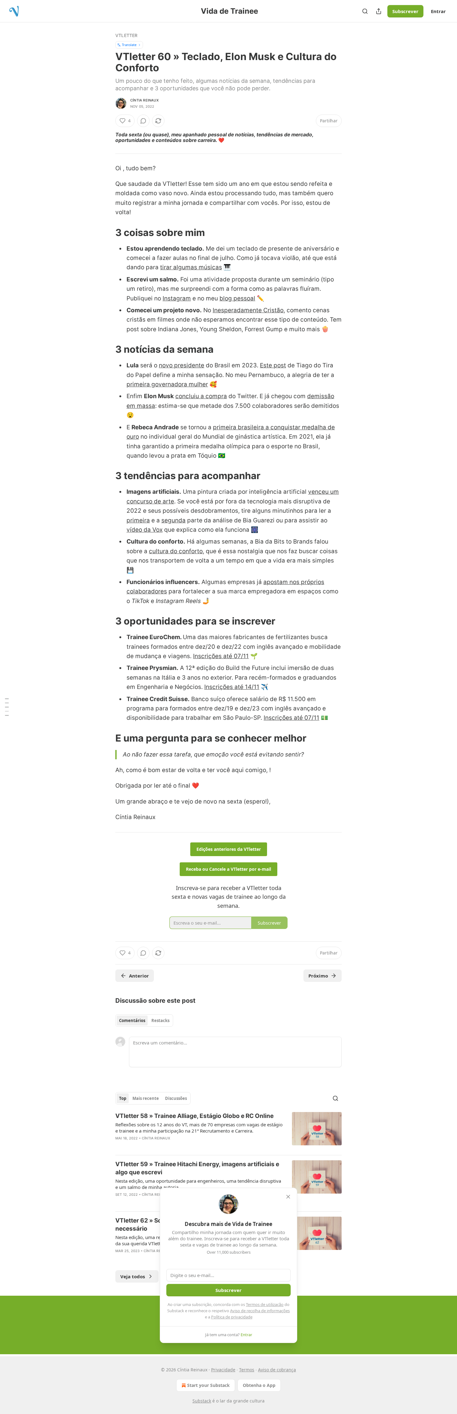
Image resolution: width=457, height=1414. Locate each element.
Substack (201, 1401)
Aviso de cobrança (277, 1370)
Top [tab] (122, 1098)
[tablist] (144, 1020)
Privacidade (223, 1370)
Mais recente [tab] (145, 1098)
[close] (288, 1197)
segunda (173, 520)
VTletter (126, 35)
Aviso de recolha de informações (260, 1310)
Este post (273, 365)
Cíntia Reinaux (144, 100)
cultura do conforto (176, 551)
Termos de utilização (265, 1304)
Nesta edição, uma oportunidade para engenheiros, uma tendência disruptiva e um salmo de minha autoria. (198, 1184)
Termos (246, 1370)
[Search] (365, 11)
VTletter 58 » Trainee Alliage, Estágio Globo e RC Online (194, 1115)
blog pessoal (237, 298)
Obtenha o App (259, 1385)
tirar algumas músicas (191, 267)
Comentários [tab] (132, 1020)
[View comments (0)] (143, 121)
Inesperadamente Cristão (248, 310)
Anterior (139, 976)
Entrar (438, 11)
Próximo (318, 976)
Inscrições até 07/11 (221, 656)
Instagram (177, 298)
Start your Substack (208, 1385)
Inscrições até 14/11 (231, 687)
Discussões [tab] (176, 1098)
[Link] (107, 232)
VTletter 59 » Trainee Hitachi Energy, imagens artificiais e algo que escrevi (197, 1168)
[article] (228, 1131)
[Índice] (6, 707)
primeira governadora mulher (167, 384)
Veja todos (132, 1276)
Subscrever (405, 11)
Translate (129, 44)
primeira (138, 520)
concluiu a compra (201, 396)
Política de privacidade (231, 1317)
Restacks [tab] (160, 1020)
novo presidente (181, 365)
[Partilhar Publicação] (378, 11)
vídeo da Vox (145, 529)
